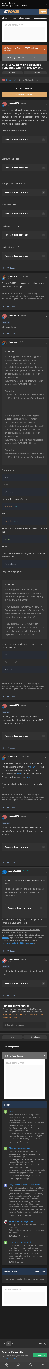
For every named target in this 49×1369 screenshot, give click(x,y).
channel (5, 937)
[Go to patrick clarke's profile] (5, 1185)
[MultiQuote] (3, 268)
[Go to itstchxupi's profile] (5, 1112)
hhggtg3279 (11, 80)
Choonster (12, 276)
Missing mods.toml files (19, 1148)
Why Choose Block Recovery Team (24, 1184)
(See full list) (39, 1271)
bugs (11, 1111)
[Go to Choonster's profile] (4, 277)
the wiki (33, 767)
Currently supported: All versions (21, 57)
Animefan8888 (14, 871)
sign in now (15, 1011)
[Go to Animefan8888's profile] (4, 872)
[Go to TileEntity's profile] (5, 1222)
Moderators (25, 276)
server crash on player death (22, 1221)
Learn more (5, 4)
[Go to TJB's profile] (5, 1242)
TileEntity (14, 1236)
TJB (12, 1262)
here (19, 773)
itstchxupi (15, 1142)
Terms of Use (10, 1358)
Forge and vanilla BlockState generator (18, 943)
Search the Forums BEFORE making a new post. (21, 49)
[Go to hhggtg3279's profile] (3, 80)
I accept (41, 1355)
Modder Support (32, 80)
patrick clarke (16, 1215)
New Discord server (15, 1056)
